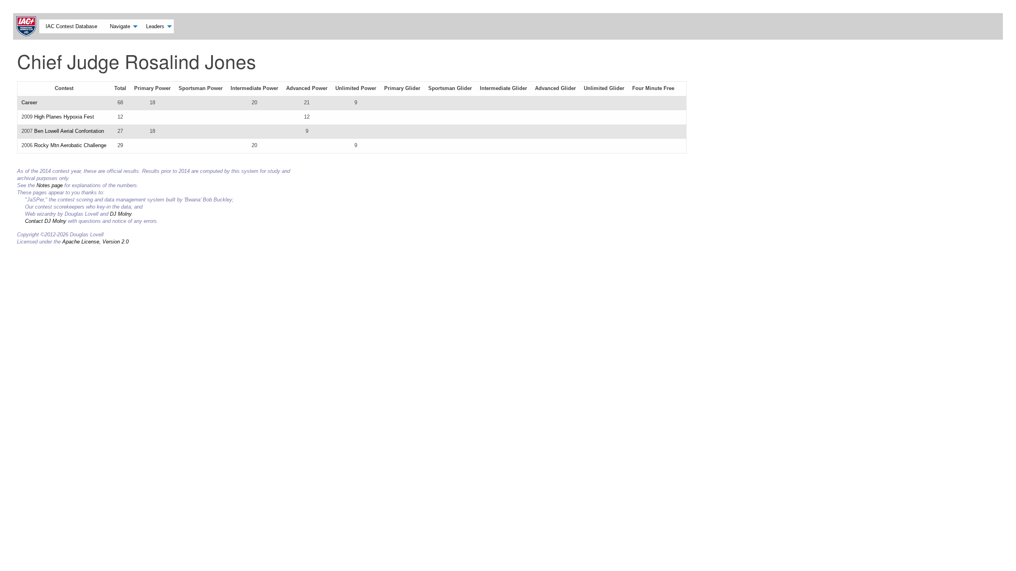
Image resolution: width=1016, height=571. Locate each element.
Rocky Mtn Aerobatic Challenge (70, 145)
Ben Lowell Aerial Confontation (69, 131)
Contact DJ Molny (45, 221)
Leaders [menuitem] (155, 26)
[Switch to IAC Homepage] (27, 26)
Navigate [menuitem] (120, 26)
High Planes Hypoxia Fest (64, 117)
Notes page (50, 185)
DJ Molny (120, 214)
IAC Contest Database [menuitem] (71, 26)
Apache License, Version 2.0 (95, 242)
